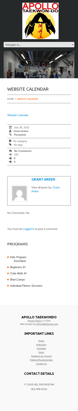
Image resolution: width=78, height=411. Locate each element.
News (41, 352)
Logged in (28, 228)
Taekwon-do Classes (41, 356)
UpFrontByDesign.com (47, 324)
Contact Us (41, 364)
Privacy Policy (35, 321)
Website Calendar (17, 115)
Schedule (41, 348)
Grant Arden (21, 131)
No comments (23, 151)
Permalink (20, 134)
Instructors (41, 344)
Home (10, 99)
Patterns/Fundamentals (41, 360)
